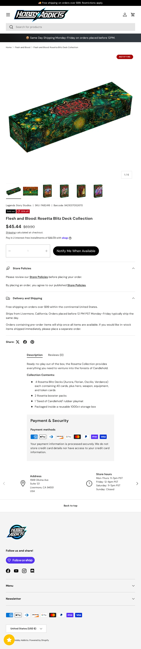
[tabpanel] (70, 385)
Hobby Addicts (21, 640)
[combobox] (70, 27)
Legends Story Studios (18, 205)
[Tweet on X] (17, 342)
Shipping (11, 232)
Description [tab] (35, 355)
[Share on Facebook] (25, 342)
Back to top (70, 505)
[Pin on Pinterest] (32, 342)
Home (9, 47)
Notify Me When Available (76, 251)
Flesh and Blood (22, 47)
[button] (133, 15)
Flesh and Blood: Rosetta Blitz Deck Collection (55, 47)
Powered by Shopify (39, 640)
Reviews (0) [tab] (56, 355)
